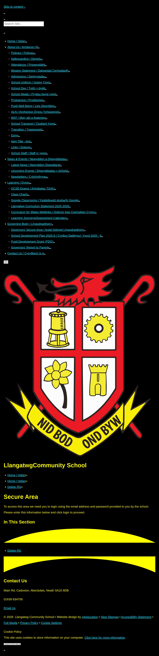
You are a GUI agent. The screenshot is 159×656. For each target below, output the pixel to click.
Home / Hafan (16, 475)
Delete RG (14, 487)
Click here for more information (104, 637)
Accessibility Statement (136, 617)
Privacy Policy (29, 622)
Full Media (10, 622)
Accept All (7, 644)
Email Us (9, 608)
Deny (12, 644)
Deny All (18, 644)
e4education (90, 617)
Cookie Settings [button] (51, 622)
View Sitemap (110, 617)
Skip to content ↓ (15, 6)
